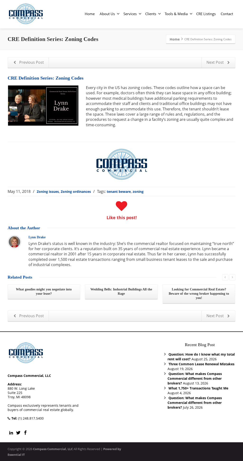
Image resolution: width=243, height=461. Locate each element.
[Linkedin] (11, 432)
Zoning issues (48, 191)
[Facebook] (25, 432)
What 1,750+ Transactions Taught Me (198, 388)
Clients (150, 13)
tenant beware (119, 191)
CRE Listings (206, 13)
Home (90, 13)
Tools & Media (176, 13)
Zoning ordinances (76, 191)
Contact (227, 13)
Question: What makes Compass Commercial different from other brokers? (195, 378)
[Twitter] (18, 432)
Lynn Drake (37, 237)
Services (130, 13)
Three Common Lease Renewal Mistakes (201, 364)
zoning (138, 191)
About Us (107, 13)
